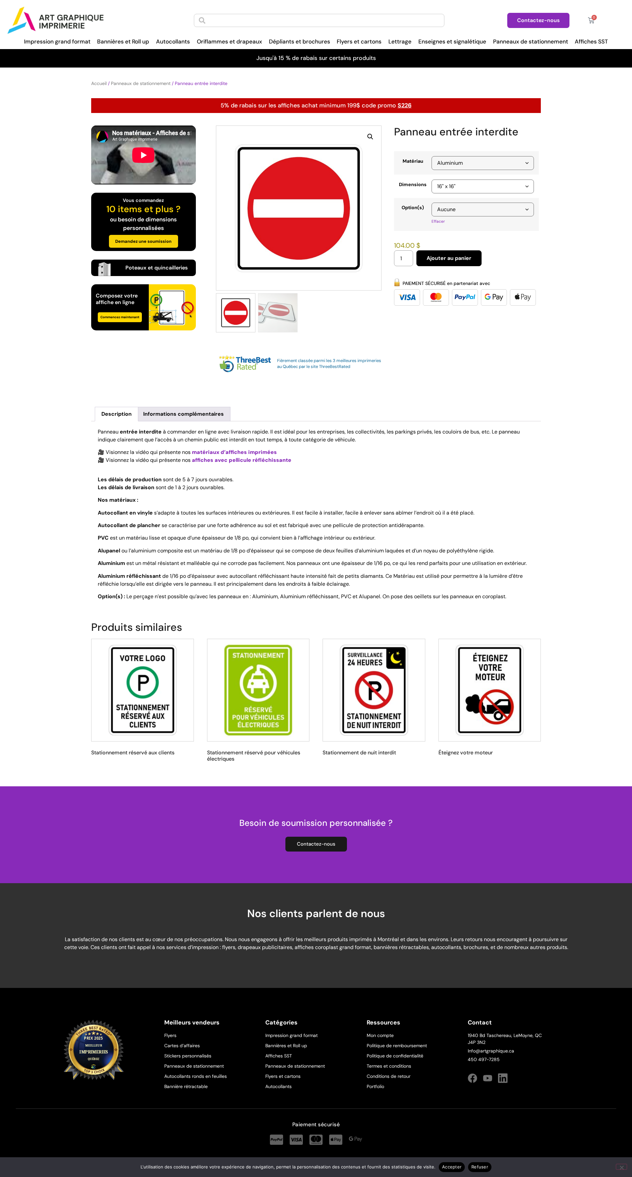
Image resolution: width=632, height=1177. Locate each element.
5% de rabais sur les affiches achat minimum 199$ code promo (316, 105)
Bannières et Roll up (123, 41)
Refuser (479, 1166)
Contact (480, 1022)
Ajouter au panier (449, 258)
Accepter (451, 1166)
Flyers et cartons (359, 41)
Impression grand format (57, 41)
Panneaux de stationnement (530, 41)
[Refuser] (621, 1167)
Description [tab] (116, 413)
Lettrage (399, 41)
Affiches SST (591, 41)
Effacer (438, 221)
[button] (370, 137)
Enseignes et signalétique (452, 41)
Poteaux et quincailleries (156, 267)
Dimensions (413, 184)
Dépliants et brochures (299, 41)
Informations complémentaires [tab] (183, 413)
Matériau (413, 161)
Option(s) (413, 207)
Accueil (99, 83)
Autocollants (173, 41)
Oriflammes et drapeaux (229, 41)
